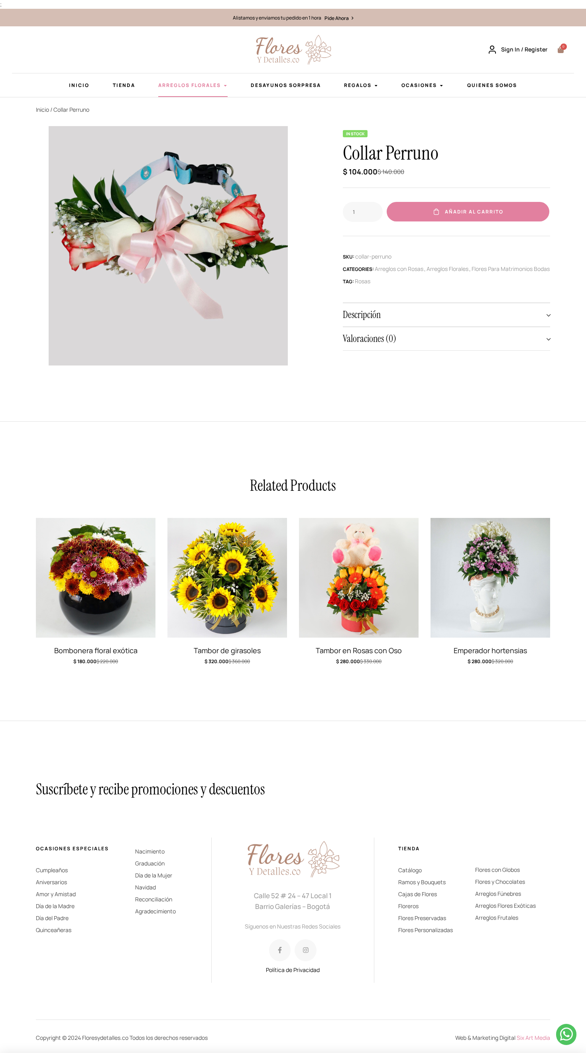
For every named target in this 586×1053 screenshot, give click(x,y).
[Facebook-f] (280, 950)
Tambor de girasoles (227, 650)
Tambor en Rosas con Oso (359, 650)
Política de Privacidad (293, 970)
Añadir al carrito (474, 211)
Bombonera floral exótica (96, 650)
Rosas (362, 281)
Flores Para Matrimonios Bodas (511, 269)
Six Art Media (533, 1037)
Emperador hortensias (490, 650)
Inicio (42, 109)
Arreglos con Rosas (399, 269)
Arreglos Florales (447, 269)
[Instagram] (305, 950)
